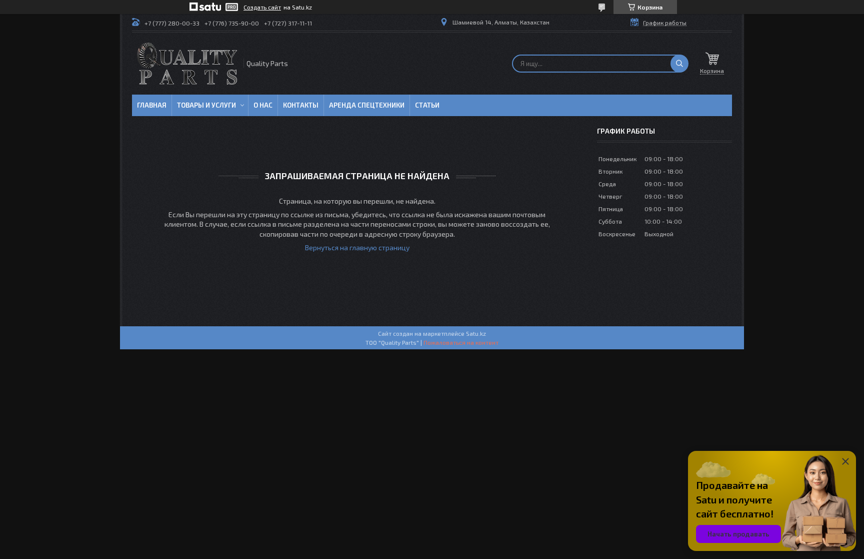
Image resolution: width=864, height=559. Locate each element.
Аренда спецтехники (366, 105)
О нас (263, 105)
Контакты (300, 105)
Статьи (427, 105)
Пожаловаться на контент (461, 342)
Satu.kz (476, 333)
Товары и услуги (206, 105)
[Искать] (679, 64)
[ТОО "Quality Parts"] (187, 64)
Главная (151, 105)
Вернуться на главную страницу (357, 247)
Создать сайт (262, 7)
